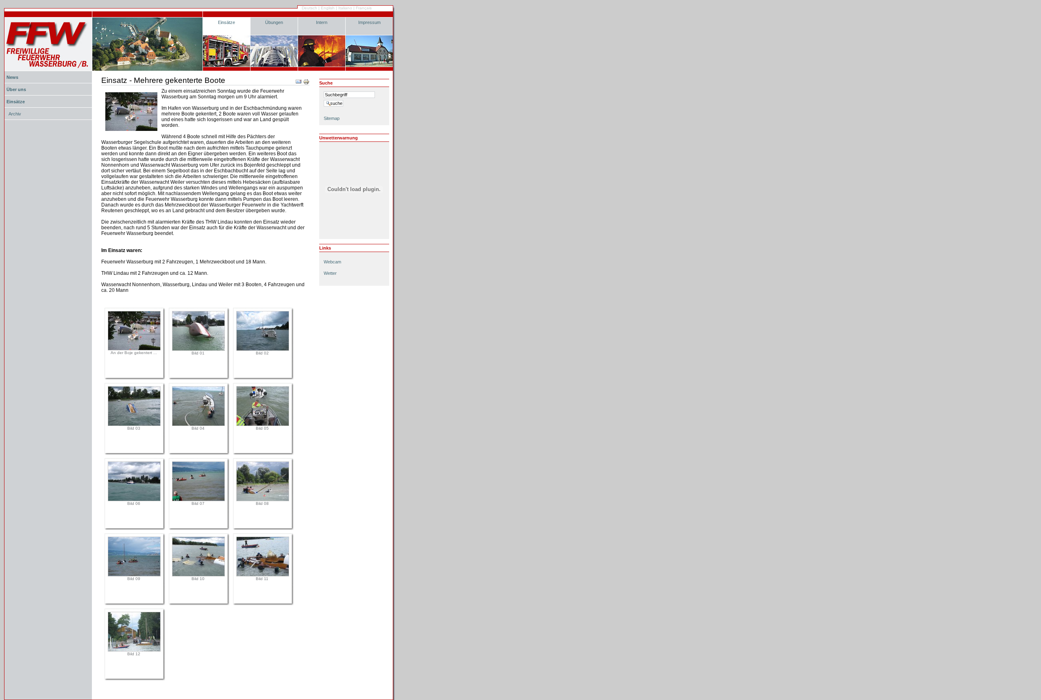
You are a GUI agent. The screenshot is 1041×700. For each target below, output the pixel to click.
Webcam (332, 261)
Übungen (274, 22)
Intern (321, 22)
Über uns (16, 89)
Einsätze (226, 22)
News (12, 77)
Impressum (369, 22)
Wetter (330, 273)
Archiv (15, 113)
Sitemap (332, 118)
